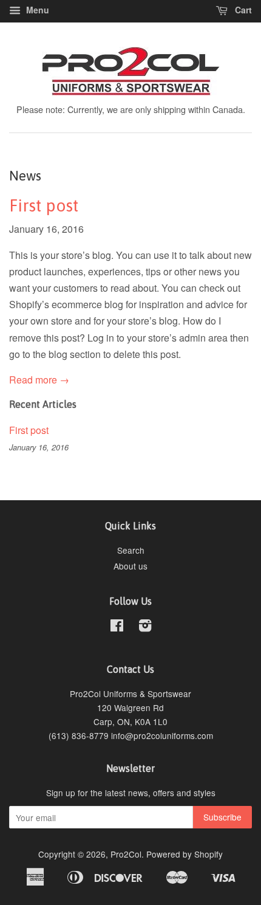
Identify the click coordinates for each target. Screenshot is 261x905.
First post (43, 205)
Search (130, 550)
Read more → (39, 380)
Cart (242, 10)
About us (130, 566)
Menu (36, 10)
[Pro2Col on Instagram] (145, 627)
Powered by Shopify (184, 854)
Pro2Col (125, 854)
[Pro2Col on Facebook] (117, 627)
